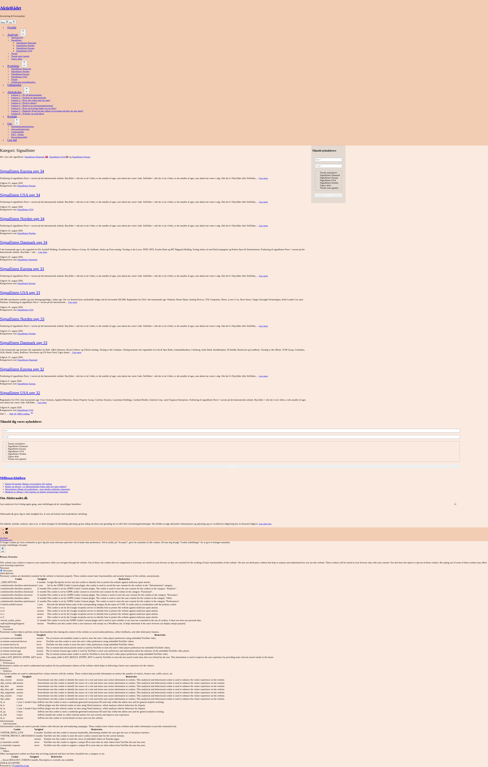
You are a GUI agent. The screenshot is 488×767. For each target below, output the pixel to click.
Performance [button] (6, 660)
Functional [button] (5, 626)
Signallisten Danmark (26, 43)
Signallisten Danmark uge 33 (23, 342)
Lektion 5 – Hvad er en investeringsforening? (32, 105)
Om (9, 123)
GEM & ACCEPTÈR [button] (10, 763)
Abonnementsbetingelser (22, 126)
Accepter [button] (23, 545)
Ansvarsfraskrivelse (20, 129)
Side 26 (12, 414)
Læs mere (263, 178)
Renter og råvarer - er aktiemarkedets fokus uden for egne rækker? (36, 486)
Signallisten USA (24, 51)
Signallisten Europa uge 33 (22, 268)
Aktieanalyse (17, 37)
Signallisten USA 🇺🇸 (58, 157)
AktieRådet (10, 8)
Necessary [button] (4, 568)
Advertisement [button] (6, 721)
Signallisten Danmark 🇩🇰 (36, 157)
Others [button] (3, 748)
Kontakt (12, 116)
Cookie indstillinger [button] (9, 545)
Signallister (16, 40)
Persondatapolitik (19, 137)
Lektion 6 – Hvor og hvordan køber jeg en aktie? (33, 108)
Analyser (12, 34)
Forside (11, 27)
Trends (14, 53)
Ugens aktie (16, 59)
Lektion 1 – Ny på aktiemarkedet (26, 95)
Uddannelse (14, 84)
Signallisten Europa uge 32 (22, 369)
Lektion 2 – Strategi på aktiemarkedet (28, 97)
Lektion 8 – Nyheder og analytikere (27, 113)
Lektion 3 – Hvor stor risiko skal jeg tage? (30, 100)
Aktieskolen (14, 92)
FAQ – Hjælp (17, 134)
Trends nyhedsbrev (328, 172)
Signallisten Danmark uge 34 (23, 242)
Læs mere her (265, 524)
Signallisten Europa (25, 48)
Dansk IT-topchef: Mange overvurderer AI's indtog (28, 484)
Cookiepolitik (17, 132)
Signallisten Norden (25, 45)
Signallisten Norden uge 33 (22, 319)
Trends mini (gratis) (20, 56)
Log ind (12, 140)
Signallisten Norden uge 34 (22, 218)
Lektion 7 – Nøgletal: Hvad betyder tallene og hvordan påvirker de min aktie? (47, 111)
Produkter (13, 66)
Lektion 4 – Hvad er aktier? (24, 103)
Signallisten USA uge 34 (20, 195)
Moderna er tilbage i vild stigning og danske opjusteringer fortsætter (36, 492)
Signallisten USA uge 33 (20, 292)
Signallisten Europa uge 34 (22, 171)
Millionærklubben (12, 478)
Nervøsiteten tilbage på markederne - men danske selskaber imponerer (37, 489)
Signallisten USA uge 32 (20, 392)
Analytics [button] (4, 668)
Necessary (8, 570)
